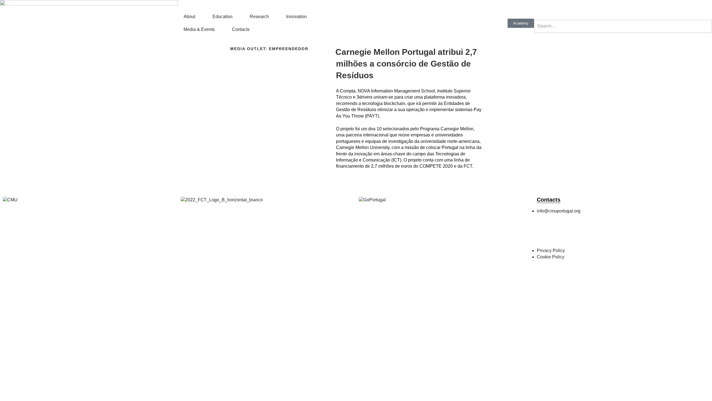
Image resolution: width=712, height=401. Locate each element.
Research (259, 16)
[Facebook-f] (544, 233)
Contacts (240, 29)
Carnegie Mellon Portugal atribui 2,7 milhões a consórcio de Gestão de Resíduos (406, 63)
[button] (623, 17)
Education (222, 16)
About (189, 16)
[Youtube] (604, 233)
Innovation (296, 16)
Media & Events (199, 29)
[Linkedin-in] (589, 233)
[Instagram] (559, 233)
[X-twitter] (574, 233)
